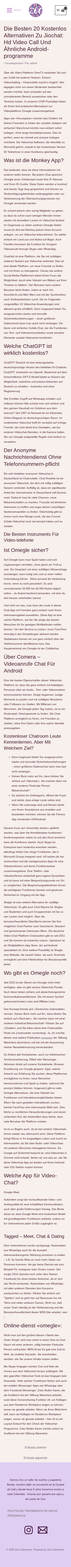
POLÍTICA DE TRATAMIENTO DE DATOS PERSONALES (32, 1513)
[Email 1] (42, 1530)
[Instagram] (28, 1530)
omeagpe (46, 1037)
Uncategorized (14, 63)
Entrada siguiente (35, 1457)
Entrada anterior (35, 1447)
